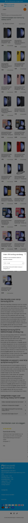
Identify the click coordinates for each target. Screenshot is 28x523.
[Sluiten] (25, 254)
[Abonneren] (22, 263)
